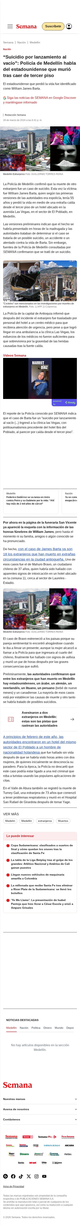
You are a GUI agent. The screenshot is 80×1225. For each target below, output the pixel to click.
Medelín (10, 820)
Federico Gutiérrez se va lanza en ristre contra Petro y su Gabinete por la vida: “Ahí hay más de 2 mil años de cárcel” (30, 500)
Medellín (35, 42)
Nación (21, 42)
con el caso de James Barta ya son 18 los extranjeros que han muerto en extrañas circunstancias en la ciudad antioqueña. (39, 554)
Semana (8, 42)
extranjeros (45, 820)
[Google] (5, 1176)
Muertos (63, 820)
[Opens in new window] (13, 1176)
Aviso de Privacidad (17, 1186)
